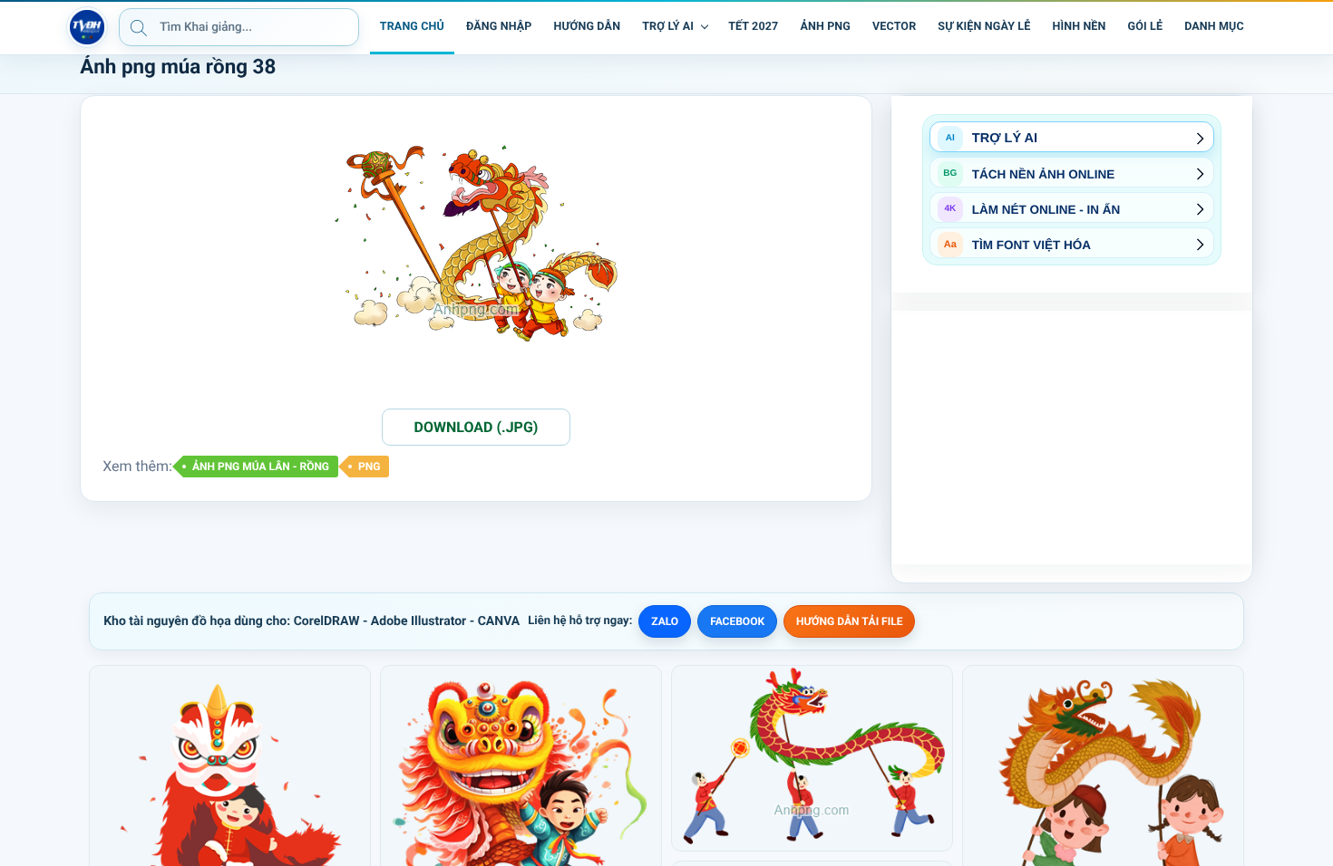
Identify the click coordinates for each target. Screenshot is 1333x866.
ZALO (664, 621)
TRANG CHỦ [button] (412, 27)
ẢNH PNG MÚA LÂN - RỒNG (260, 466)
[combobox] (239, 27)
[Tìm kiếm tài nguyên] (139, 27)
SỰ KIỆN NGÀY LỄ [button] (984, 27)
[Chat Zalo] (1267, 27)
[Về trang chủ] (87, 27)
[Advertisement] (1071, 437)
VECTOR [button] (894, 27)
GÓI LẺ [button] (1145, 27)
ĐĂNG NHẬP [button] (498, 27)
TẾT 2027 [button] (753, 27)
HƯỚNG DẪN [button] (586, 27)
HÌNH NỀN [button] (1078, 27)
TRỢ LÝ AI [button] (668, 27)
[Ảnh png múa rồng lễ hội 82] (812, 758)
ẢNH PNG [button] (825, 27)
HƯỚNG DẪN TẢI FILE (849, 621)
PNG (369, 466)
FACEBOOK (737, 621)
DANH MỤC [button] (1214, 27)
